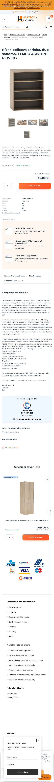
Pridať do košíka (35, 186)
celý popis (26, 157)
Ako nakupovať (15, 607)
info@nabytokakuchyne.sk (28, 419)
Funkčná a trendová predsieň (21, 651)
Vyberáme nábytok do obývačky (22, 665)
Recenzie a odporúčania (19, 617)
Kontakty (12, 632)
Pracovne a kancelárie (17, 35)
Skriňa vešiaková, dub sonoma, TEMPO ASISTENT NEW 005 (26, 521)
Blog (11, 636)
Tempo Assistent (12, 432)
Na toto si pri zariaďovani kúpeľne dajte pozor (27, 675)
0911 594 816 (20, 12)
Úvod (5, 35)
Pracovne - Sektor (34, 35)
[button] (50, 511)
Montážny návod (11, 448)
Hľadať (27, 26)
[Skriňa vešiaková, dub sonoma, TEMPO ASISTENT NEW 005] (26, 498)
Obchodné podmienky (18, 622)
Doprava (12, 612)
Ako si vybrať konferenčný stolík (21, 655)
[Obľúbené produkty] (51, 27)
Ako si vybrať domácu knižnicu (21, 670)
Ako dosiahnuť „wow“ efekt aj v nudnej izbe (26, 660)
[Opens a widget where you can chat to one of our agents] (44, 777)
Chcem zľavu (22, 772)
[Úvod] (27, 19)
